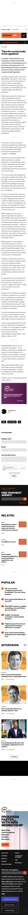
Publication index (6, 864)
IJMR (16, 860)
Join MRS (5, 844)
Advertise (4, 855)
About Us (4, 858)
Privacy (17, 853)
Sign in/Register (15, 29)
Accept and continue (9, 899)
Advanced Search (23, 502)
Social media (12, 422)
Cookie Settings (9, 910)
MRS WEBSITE (18, 862)
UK (19, 422)
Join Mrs (3, 861)
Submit (14, 476)
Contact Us (4, 853)
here (3, 893)
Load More (14, 756)
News (3, 422)
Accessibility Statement (19, 856)
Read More (20, 401)
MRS (9, 29)
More (25, 645)
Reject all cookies (10, 905)
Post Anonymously (15, 473)
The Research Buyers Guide (8, 488)
